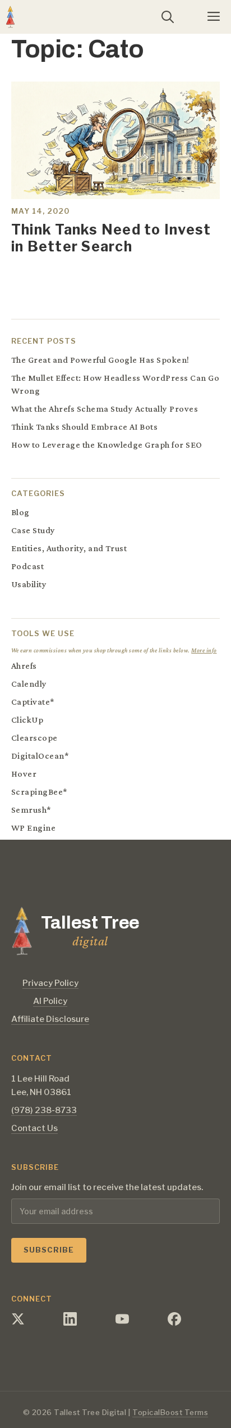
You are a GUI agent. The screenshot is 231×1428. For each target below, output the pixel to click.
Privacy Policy (50, 983)
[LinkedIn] (70, 1322)
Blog (20, 512)
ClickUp (27, 719)
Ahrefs (24, 665)
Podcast (27, 566)
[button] (168, 17)
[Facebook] (174, 1322)
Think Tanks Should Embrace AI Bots (84, 426)
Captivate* (33, 701)
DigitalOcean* (40, 755)
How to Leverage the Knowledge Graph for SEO (106, 444)
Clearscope (34, 737)
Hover (23, 773)
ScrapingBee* (39, 791)
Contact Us (34, 1128)
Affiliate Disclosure (50, 1019)
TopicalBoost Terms (170, 1412)
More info (203, 650)
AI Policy (50, 1001)
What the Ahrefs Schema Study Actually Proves (104, 408)
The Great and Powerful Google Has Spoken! (100, 359)
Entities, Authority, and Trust (69, 548)
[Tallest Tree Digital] (10, 17)
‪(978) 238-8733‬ (44, 1110)
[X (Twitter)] (18, 1322)
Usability (29, 584)
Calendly (29, 683)
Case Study (33, 530)
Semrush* (31, 809)
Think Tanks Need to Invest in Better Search (111, 238)
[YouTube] (122, 1322)
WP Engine (33, 827)
